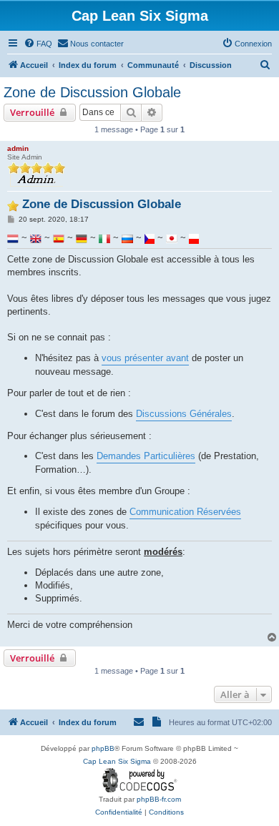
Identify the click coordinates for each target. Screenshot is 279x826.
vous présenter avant (145, 358)
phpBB (103, 748)
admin (18, 148)
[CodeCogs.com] (139, 780)
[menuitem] (38, 43)
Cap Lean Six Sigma (117, 761)
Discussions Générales (184, 413)
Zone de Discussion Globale (92, 92)
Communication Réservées (185, 511)
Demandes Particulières (146, 456)
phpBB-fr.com (159, 799)
